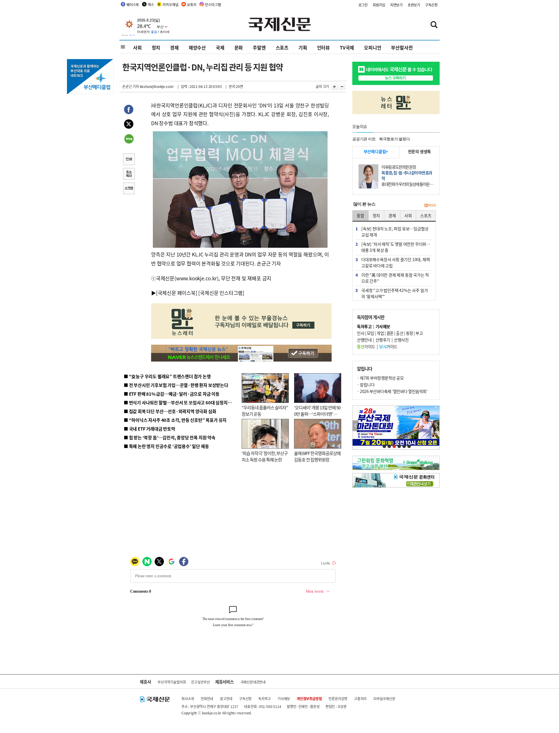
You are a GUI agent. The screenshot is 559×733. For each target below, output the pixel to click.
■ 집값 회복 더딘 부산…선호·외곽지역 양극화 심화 (170, 411)
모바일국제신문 (384, 698)
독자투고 (264, 698)
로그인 (363, 4)
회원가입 (379, 4)
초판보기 (414, 4)
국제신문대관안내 (253, 681)
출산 (399, 333)
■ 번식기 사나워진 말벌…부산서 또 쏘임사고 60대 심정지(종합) (181, 402)
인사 (360, 333)
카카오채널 (170, 4)
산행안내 (364, 340)
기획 (302, 47)
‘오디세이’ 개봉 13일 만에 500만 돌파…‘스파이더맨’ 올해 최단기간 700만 (317, 414)
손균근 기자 (130, 86)
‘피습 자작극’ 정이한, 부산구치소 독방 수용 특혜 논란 (265, 456)
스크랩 (128, 189)
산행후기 (383, 340)
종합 (360, 215)
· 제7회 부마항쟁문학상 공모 (380, 378)
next (436, 425)
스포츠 (282, 47)
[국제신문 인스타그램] (221, 292)
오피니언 (372, 47)
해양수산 (197, 47)
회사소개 (187, 698)
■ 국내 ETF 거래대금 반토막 (149, 429)
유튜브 (191, 4)
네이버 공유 (128, 139)
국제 (220, 47)
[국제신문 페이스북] (176, 292)
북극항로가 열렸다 (394, 139)
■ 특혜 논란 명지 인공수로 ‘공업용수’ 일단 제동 (166, 446)
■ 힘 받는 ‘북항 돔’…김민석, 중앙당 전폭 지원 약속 (169, 437)
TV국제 (347, 47)
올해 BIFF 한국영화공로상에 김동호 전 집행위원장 (317, 456)
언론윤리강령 (337, 698)
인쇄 (128, 159)
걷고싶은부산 (200, 681)
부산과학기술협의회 (172, 681)
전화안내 (207, 698)
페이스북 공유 (128, 110)
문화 (238, 47)
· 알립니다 (365, 384)
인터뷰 (323, 47)
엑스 (151, 4)
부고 (419, 333)
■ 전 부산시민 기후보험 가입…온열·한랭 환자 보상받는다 (176, 385)
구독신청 (431, 4)
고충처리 (360, 698)
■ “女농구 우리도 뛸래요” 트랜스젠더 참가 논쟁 (167, 376)
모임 (370, 333)
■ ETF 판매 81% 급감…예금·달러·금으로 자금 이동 (172, 394)
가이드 (366, 346)
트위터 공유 (128, 124)
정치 (156, 47)
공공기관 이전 (364, 139)
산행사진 (401, 340)
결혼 (390, 333)
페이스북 (132, 4)
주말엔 (259, 47)
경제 (174, 47)
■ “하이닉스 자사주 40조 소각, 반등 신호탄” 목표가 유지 (175, 420)
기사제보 (283, 698)
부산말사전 (402, 47)
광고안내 (226, 698)
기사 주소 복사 (128, 174)
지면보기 (396, 4)
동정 (409, 333)
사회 (137, 47)
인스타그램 (213, 4)
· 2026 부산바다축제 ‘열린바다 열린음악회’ (392, 391)
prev (356, 425)
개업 (380, 333)
